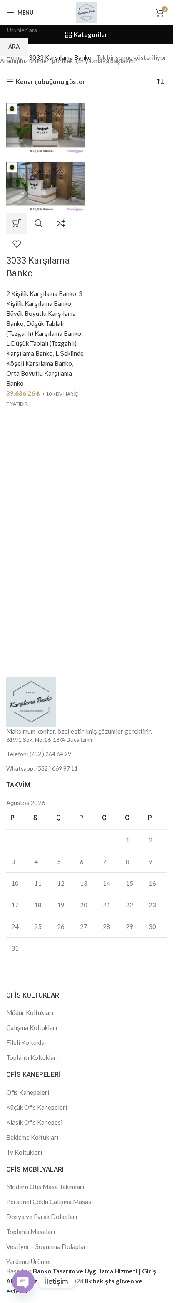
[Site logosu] (86, 11)
